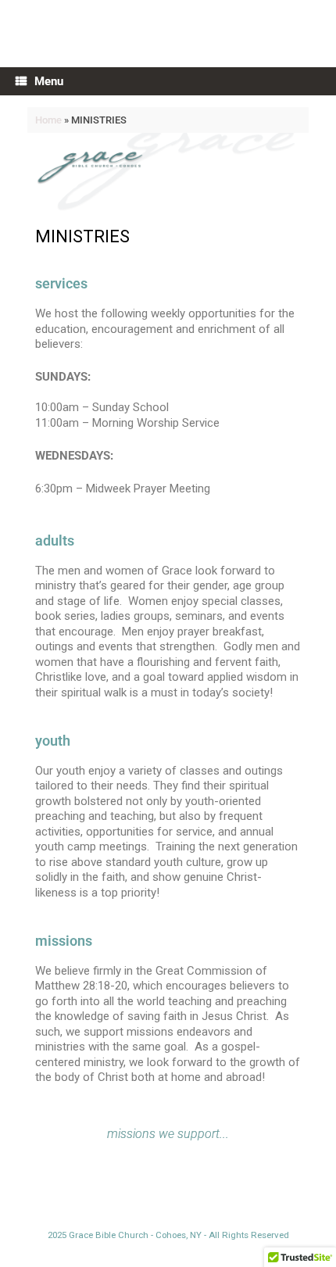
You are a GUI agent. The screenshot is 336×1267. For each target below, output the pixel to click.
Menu (48, 81)
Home (48, 120)
